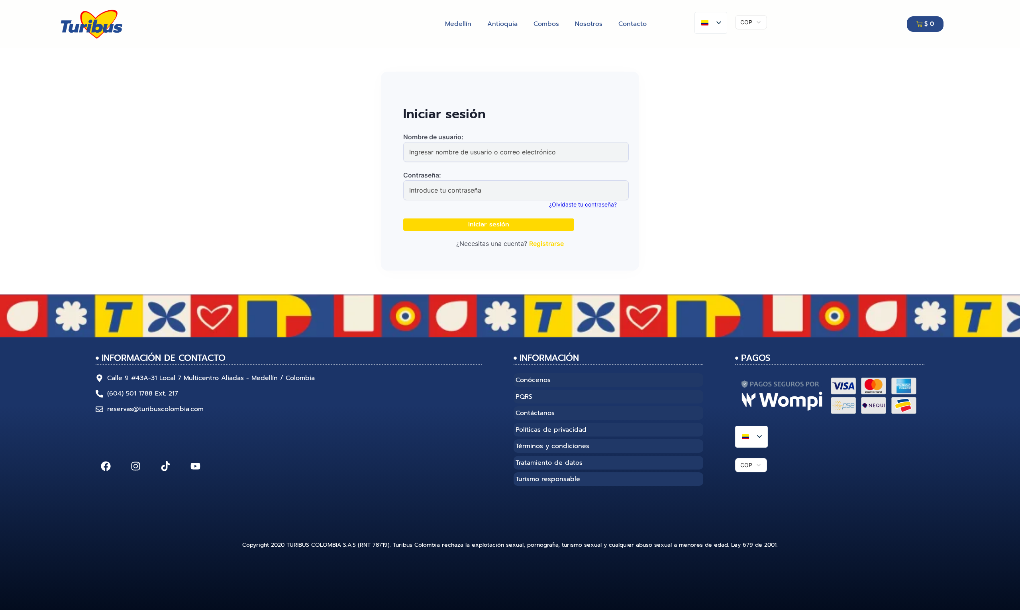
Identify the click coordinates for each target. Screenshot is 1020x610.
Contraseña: (422, 175)
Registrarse (546, 244)
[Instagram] (135, 466)
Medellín (458, 24)
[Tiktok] (165, 466)
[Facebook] (106, 466)
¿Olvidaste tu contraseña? (583, 204)
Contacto (632, 24)
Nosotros (588, 24)
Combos (546, 24)
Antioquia (502, 24)
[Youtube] (195, 466)
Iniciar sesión (488, 224)
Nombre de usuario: (433, 137)
